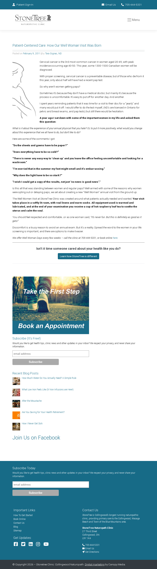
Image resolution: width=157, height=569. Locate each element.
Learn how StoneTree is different (78, 256)
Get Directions (92, 552)
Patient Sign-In (24, 4)
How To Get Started (23, 515)
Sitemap (17, 530)
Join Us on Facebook (36, 438)
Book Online (19, 519)
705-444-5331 (133, 4)
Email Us (110, 4)
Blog (15, 526)
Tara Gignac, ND (53, 53)
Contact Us (19, 523)
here (115, 237)
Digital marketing (95, 564)
